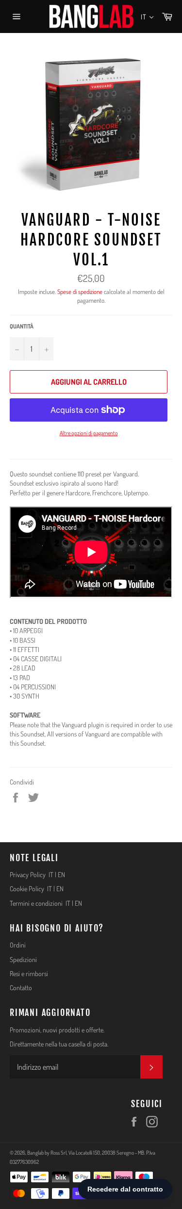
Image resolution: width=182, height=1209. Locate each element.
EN (61, 874)
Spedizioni (23, 959)
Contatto (21, 987)
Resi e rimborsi (29, 973)
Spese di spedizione (79, 291)
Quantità (21, 326)
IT (51, 874)
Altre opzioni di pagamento (89, 433)
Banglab (35, 1152)
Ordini (18, 945)
